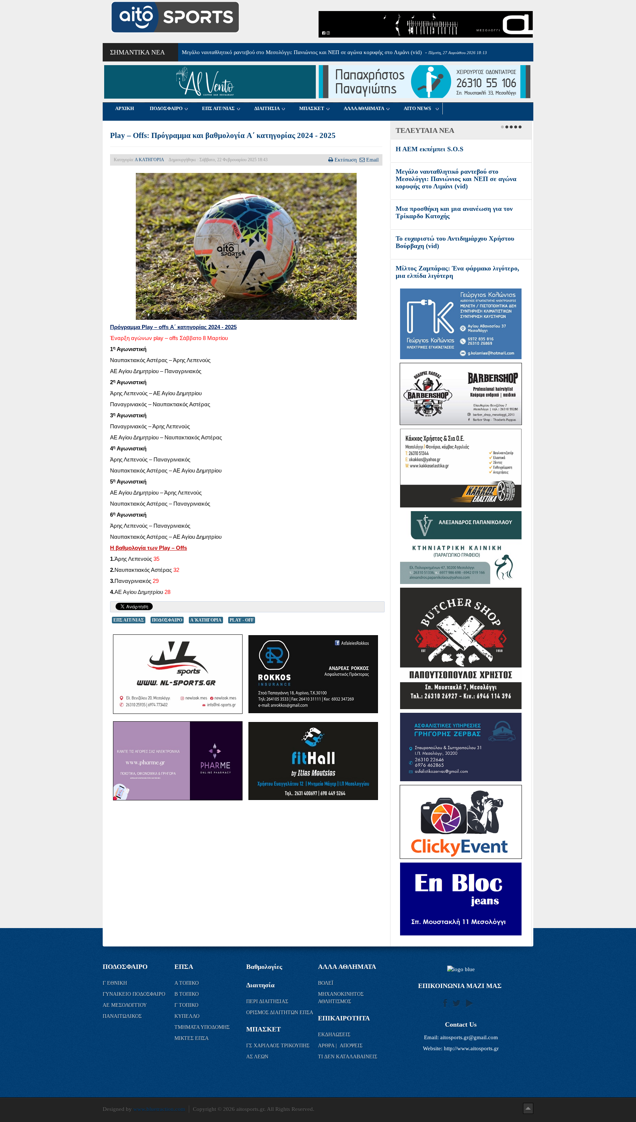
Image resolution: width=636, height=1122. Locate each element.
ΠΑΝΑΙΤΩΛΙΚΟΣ (123, 1031)
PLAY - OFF (242, 620)
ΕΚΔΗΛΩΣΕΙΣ (334, 1049)
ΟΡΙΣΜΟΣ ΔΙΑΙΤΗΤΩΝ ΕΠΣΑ (279, 1027)
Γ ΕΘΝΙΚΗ (115, 998)
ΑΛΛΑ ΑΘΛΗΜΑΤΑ (364, 108)
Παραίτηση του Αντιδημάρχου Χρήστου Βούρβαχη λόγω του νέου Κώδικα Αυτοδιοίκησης (452, 156)
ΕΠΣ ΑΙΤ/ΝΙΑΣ (218, 108)
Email (372, 159)
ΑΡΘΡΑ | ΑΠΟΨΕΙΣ (340, 1060)
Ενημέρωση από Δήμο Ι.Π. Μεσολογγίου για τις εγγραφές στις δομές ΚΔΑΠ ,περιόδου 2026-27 (458, 283)
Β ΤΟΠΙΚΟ (187, 1009)
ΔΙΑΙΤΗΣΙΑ (267, 108)
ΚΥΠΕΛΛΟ (187, 1031)
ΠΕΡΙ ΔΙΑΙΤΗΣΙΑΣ (267, 1016)
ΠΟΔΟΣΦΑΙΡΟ (166, 108)
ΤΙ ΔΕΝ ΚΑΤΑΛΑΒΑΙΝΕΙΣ (347, 1071)
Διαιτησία (260, 1000)
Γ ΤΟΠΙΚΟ (187, 1020)
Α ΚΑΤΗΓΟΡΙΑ (149, 159)
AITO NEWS (417, 108)
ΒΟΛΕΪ (325, 998)
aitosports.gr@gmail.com (469, 1052)
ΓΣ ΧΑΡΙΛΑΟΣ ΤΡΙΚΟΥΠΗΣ (278, 1060)
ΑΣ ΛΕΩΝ (257, 1071)
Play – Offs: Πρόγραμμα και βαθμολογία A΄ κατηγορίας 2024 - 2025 (223, 135)
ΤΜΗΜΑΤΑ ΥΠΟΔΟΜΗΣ (202, 1042)
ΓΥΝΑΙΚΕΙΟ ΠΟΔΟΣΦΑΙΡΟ (134, 1009)
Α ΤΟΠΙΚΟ (187, 998)
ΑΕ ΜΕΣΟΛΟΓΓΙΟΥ (125, 1020)
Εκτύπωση (346, 159)
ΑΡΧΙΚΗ (124, 108)
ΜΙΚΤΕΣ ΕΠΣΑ (191, 1053)
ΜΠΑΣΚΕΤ (311, 108)
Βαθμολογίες (264, 981)
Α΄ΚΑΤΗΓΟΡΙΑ (206, 620)
